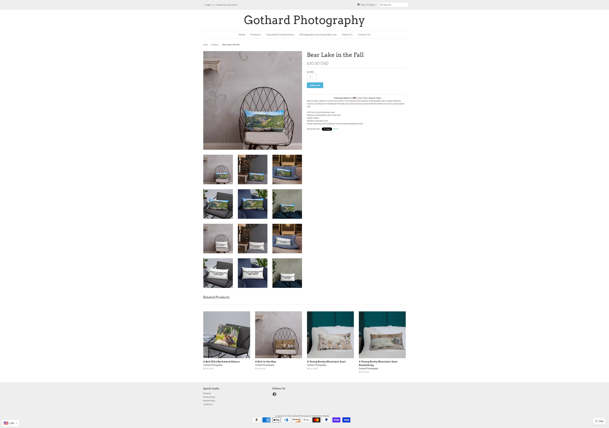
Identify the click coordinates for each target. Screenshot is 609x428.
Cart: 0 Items (368, 4)
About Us (347, 34)
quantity (310, 72)
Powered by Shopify (320, 416)
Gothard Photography (304, 20)
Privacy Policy (209, 397)
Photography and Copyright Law (318, 34)
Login (208, 4)
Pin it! (336, 129)
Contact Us (364, 34)
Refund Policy (209, 401)
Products (256, 34)
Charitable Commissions (280, 34)
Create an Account (226, 4)
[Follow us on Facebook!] (275, 395)
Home (242, 34)
